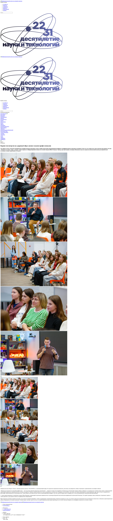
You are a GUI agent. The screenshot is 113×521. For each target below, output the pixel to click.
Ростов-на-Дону (4, 131)
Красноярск (3, 121)
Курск (2, 123)
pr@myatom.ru (6, 505)
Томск (2, 137)
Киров (2, 120)
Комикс (5, 10)
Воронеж (3, 116)
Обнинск (3, 128)
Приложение (6, 9)
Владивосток (3, 113)
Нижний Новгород (5, 126)
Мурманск (3, 125)
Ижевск (2, 118)
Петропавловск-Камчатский (7, 130)
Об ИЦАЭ (5, 4)
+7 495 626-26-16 (7, 509)
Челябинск (3, 139)
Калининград (4, 119)
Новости (5, 5)
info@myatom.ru (6, 510)
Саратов (2, 133)
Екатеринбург (4, 117)
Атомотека (5, 6)
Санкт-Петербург (4, 132)
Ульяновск (3, 138)
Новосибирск (4, 127)
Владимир (3, 114)
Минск (2, 124)
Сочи (2, 135)
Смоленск (3, 134)
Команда (5, 8)
